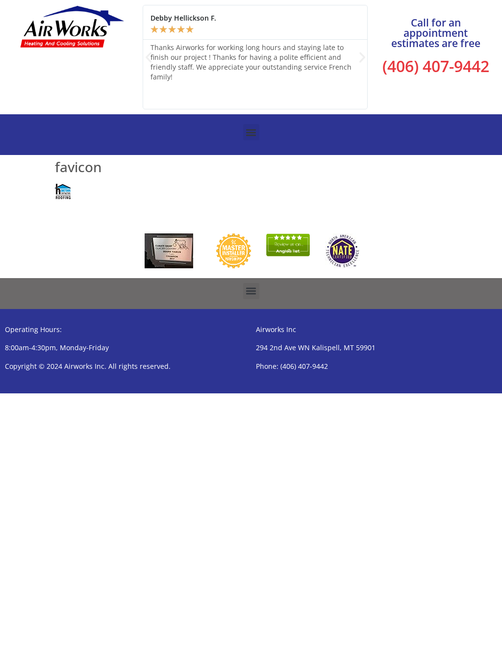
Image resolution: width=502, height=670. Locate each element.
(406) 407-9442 (435, 66)
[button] (148, 57)
